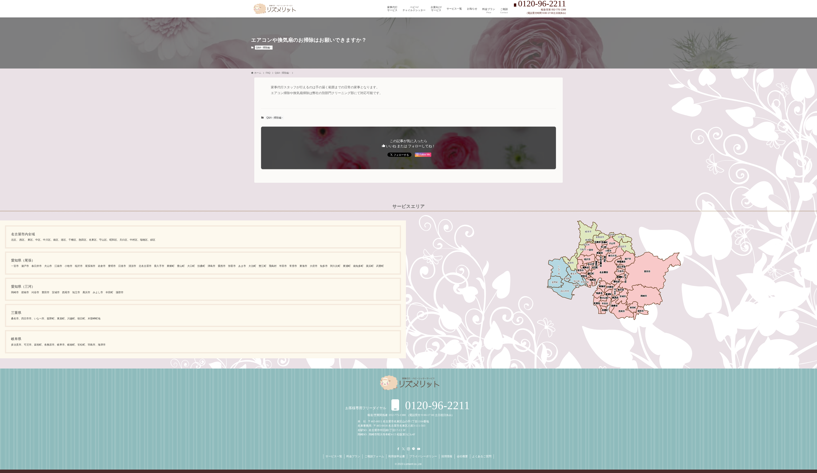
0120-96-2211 (436, 405)
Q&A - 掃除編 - (263, 47)
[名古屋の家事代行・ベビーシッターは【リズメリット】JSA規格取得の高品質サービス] (274, 8)
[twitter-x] (403, 449)
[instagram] (408, 449)
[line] (414, 449)
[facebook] (398, 449)
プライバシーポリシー (423, 456)
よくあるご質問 (481, 456)
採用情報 (446, 456)
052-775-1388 (397, 415)
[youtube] (419, 449)
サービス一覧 (334, 456)
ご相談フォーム (374, 456)
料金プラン (353, 456)
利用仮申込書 (396, 456)
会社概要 (462, 456)
